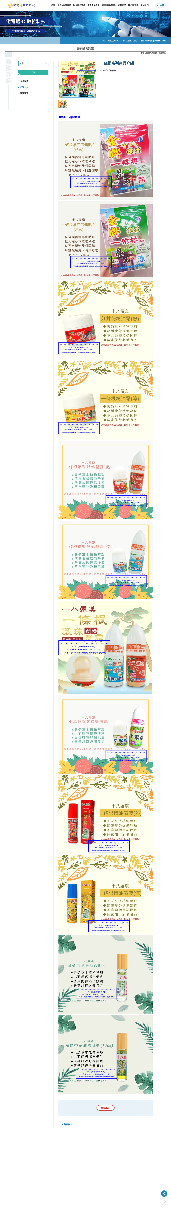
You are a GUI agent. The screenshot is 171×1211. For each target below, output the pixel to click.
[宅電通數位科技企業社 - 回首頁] (21, 5)
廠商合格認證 (151, 53)
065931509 (113, 41)
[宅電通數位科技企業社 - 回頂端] (164, 1202)
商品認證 (24, 81)
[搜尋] (45, 63)
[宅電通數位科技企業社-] (77, 79)
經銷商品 (24, 87)
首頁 (143, 53)
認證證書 (24, 93)
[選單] (164, 1193)
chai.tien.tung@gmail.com (153, 41)
